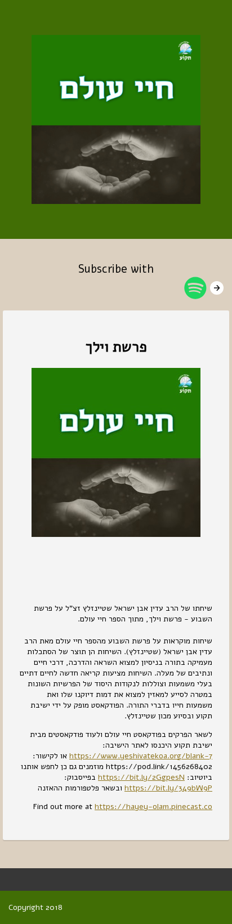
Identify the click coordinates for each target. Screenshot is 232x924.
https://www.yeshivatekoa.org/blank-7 (140, 755)
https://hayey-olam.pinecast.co (153, 806)
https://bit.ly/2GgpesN (141, 777)
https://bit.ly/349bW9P (168, 788)
